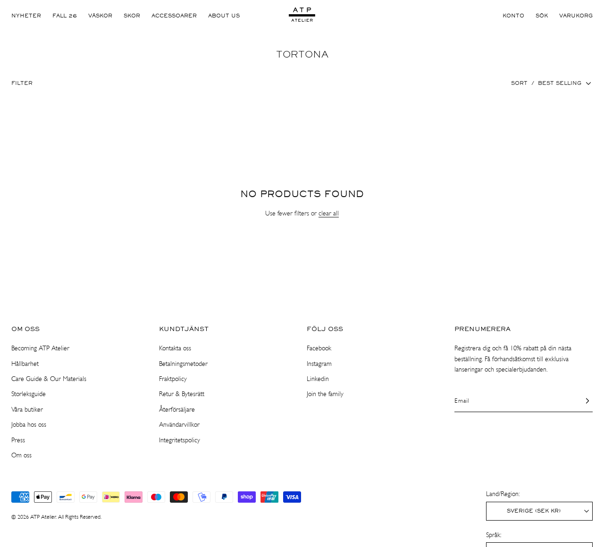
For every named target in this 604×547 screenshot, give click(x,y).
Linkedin (318, 379)
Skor (132, 16)
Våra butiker (27, 410)
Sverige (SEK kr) (534, 511)
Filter (22, 83)
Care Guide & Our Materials (48, 379)
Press (18, 440)
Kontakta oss (175, 348)
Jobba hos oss (28, 425)
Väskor (100, 16)
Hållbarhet (25, 364)
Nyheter (26, 16)
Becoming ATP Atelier (40, 348)
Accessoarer (174, 16)
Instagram (319, 364)
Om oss (25, 329)
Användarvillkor (179, 425)
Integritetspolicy (179, 440)
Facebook (319, 348)
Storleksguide (28, 394)
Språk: (493, 535)
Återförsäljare (177, 410)
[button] (542, 16)
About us (224, 16)
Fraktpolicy (173, 379)
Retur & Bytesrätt (181, 394)
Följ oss (325, 329)
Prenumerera (482, 329)
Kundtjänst (184, 329)
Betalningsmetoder (183, 364)
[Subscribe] (581, 400)
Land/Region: (503, 494)
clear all (329, 213)
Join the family (325, 394)
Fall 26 (64, 16)
